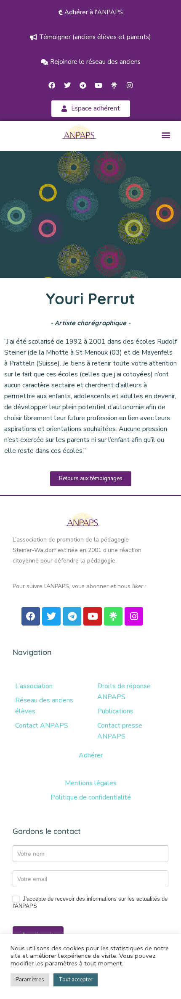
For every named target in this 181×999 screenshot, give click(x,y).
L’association (34, 686)
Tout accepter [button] (76, 979)
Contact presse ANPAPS (119, 731)
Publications (115, 711)
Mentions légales (91, 783)
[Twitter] (67, 85)
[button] (166, 135)
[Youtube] (98, 85)
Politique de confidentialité (91, 797)
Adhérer (91, 755)
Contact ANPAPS (41, 725)
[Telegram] (83, 85)
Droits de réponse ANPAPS (124, 691)
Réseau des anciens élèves (44, 706)
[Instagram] (129, 85)
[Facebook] (52, 85)
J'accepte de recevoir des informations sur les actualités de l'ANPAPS (90, 902)
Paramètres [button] (30, 979)
